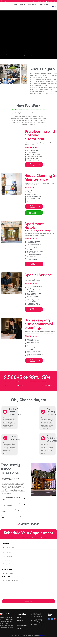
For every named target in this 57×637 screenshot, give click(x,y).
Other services (31, 4)
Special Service (43, 4)
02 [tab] (24, 55)
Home (15, 4)
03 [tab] (24, 56)
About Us (22, 4)
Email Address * (6, 552)
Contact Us (31, 8)
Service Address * (7, 569)
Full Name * (5, 543)
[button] (32, 4)
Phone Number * (7, 560)
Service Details (6, 576)
